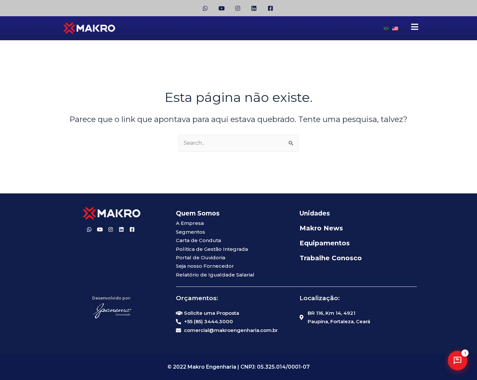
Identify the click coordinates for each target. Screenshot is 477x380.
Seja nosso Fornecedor (205, 266)
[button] (457, 360)
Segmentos (190, 232)
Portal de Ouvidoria (200, 257)
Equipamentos (325, 243)
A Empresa (190, 223)
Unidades (315, 213)
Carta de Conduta (198, 240)
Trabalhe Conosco (331, 258)
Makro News (321, 228)
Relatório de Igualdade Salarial (215, 275)
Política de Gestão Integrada (212, 249)
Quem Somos (198, 213)
